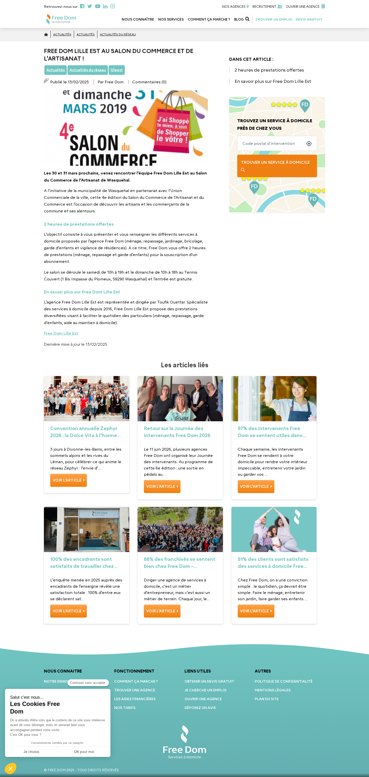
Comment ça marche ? (209, 19)
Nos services (171, 19)
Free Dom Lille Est (61, 333)
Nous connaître (138, 19)
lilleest (117, 70)
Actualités (62, 34)
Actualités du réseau (118, 34)
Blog (239, 19)
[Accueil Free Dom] (46, 34)
